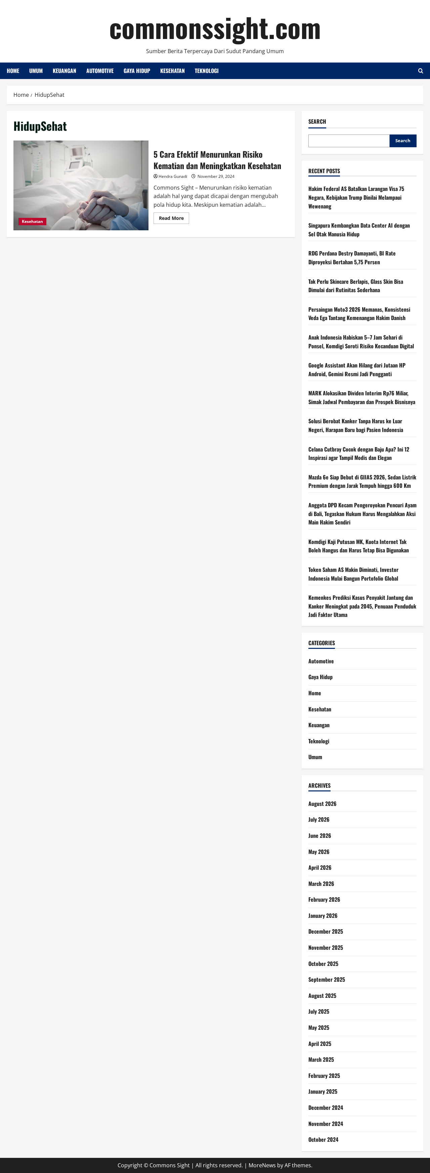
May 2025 (318, 1027)
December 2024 (325, 1107)
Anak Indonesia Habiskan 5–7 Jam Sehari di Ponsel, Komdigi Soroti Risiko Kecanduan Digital (361, 341)
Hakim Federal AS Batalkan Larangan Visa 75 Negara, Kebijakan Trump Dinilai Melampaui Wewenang (356, 197)
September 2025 (326, 979)
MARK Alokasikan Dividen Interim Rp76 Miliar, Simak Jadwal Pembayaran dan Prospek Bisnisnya (361, 397)
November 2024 (325, 1124)
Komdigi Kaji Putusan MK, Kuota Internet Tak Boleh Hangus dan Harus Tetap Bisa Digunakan (358, 546)
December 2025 (325, 931)
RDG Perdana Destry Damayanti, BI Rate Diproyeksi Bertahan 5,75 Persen (352, 257)
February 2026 (324, 899)
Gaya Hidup (137, 71)
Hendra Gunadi (173, 176)
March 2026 (321, 883)
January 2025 (322, 1091)
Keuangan (64, 71)
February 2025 (324, 1075)
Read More (174, 219)
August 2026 (322, 803)
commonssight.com (215, 27)
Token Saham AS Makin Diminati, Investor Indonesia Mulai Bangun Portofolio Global (353, 573)
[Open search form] (420, 70)
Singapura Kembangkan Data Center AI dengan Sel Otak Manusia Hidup (359, 229)
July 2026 (319, 819)
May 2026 (319, 852)
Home (13, 71)
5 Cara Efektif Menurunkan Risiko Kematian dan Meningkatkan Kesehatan (80, 186)
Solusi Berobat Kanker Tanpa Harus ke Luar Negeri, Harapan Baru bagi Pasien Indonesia (355, 425)
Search (317, 121)
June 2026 (319, 835)
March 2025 (321, 1059)
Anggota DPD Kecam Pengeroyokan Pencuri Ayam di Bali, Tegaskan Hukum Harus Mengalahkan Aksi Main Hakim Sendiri (362, 513)
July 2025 (318, 1011)
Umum (36, 71)
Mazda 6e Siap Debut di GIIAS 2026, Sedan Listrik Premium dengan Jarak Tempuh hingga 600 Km (362, 481)
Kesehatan (172, 71)
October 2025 (323, 964)
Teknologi (207, 71)
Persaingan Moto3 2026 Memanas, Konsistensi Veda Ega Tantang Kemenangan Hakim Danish (359, 313)
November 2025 (325, 947)
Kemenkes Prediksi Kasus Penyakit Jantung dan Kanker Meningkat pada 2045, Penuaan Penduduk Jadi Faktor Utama (362, 606)
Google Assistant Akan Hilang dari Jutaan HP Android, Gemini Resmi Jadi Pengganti (356, 369)
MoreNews (262, 1165)
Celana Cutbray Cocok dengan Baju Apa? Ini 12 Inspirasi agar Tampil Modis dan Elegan (358, 453)
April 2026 (320, 867)
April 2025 (319, 1044)
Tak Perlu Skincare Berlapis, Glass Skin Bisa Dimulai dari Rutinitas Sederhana (355, 285)
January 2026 (323, 915)
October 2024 (323, 1139)
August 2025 (322, 995)
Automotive (100, 71)
